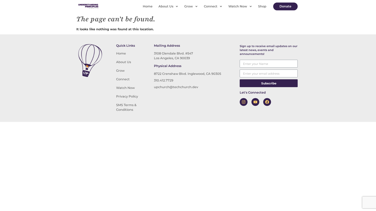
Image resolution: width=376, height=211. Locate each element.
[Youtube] (255, 102)
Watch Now (237, 6)
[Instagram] (244, 102)
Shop (262, 6)
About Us (165, 6)
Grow (188, 6)
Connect (210, 6)
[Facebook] (267, 102)
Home (148, 6)
